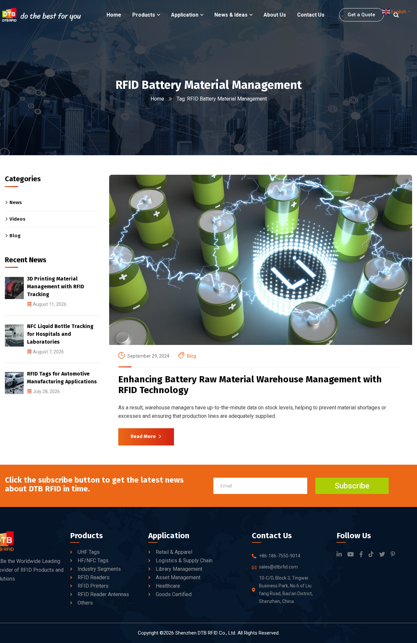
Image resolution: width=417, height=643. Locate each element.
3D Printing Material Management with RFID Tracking (55, 286)
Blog (191, 356)
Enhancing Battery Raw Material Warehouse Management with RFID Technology (250, 385)
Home (157, 99)
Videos (17, 219)
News (15, 202)
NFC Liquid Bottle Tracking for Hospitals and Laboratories (60, 334)
